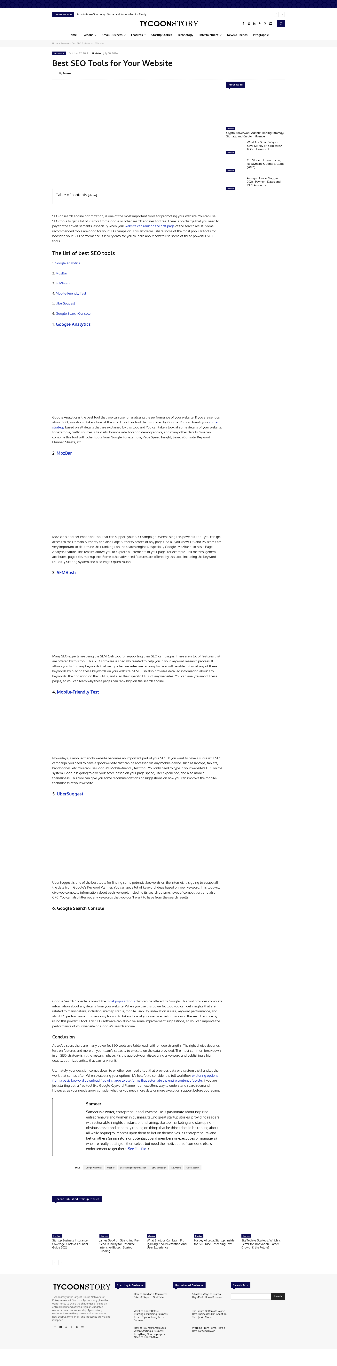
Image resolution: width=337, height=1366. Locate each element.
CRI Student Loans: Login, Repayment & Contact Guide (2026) (265, 163)
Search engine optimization (133, 1167)
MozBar (61, 273)
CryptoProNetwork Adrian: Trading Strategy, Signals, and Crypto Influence (255, 134)
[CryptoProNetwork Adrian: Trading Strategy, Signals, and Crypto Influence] (255, 109)
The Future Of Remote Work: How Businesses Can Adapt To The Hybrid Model (209, 1314)
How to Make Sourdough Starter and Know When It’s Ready (111, 14)
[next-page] (61, 1262)
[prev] (276, 14)
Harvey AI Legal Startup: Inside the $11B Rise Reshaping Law (214, 1242)
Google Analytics (67, 263)
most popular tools (121, 1001)
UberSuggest (65, 303)
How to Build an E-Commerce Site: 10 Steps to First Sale (150, 1295)
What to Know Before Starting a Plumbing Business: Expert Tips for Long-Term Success (151, 1315)
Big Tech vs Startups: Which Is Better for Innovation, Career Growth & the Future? (261, 1244)
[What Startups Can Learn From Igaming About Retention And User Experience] (168, 1220)
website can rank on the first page (150, 226)
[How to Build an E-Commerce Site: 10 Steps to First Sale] (123, 1299)
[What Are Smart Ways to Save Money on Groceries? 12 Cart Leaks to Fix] (235, 148)
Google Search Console (73, 313)
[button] (281, 23)
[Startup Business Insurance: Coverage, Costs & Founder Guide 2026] (74, 1220)
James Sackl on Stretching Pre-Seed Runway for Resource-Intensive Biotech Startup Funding (119, 1246)
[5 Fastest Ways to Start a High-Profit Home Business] (181, 1299)
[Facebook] (243, 23)
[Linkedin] (254, 23)
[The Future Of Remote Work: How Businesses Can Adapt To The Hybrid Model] (181, 1316)
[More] (287, 73)
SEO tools (176, 1167)
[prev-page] (54, 1262)
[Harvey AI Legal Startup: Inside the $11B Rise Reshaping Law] (215, 1220)
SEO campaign (159, 1167)
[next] (282, 14)
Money (230, 128)
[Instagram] (249, 23)
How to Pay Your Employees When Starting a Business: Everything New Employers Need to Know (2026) (150, 1332)
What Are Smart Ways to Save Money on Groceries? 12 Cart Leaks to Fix (264, 145)
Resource (65, 43)
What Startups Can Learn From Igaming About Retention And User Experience (167, 1244)
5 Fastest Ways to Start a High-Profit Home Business (207, 1295)
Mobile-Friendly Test (71, 293)
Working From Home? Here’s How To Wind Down (208, 1329)
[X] (265, 23)
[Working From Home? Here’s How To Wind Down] (181, 1333)
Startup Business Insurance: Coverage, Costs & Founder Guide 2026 (70, 1244)
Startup (56, 1235)
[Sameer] (55, 73)
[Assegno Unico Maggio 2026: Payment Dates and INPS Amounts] (235, 184)
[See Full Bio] (148, 1148)
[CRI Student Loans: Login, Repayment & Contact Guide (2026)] (235, 166)
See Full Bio (137, 1149)
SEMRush (62, 283)
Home (55, 43)
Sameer (67, 73)
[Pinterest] (260, 23)
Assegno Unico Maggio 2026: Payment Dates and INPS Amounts (264, 181)
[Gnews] (270, 23)
